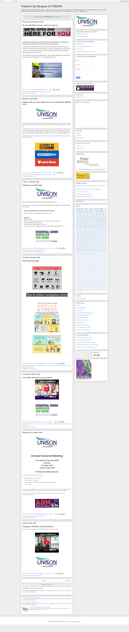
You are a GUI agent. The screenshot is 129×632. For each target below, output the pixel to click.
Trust (84, 271)
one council (83, 230)
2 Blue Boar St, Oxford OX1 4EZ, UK (35, 251)
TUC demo (103, 269)
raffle (99, 285)
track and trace (98, 288)
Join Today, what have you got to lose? (37, 378)
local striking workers (96, 281)
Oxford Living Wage (89, 264)
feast (79, 246)
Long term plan (88, 261)
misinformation (91, 282)
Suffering (57, 365)
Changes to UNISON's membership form (38, 527)
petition (92, 249)
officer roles (41, 516)
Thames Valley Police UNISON (83, 327)
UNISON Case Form (81, 97)
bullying (91, 232)
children (97, 232)
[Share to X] (56, 89)
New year (78, 228)
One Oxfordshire (91, 216)
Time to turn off (96, 270)
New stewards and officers (94, 242)
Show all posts (56, 16)
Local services (80, 261)
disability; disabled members (81, 276)
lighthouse (80, 248)
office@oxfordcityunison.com (51, 133)
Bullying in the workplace (31, 423)
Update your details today (32, 185)
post (106, 283)
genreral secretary (90, 246)
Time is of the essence (81, 191)
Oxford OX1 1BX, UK (31, 93)
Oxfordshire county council (100, 264)
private (78, 285)
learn (78, 281)
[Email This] (53, 89)
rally (103, 285)
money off (98, 282)
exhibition (94, 276)
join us (105, 246)
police (102, 283)
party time (93, 283)
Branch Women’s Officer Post (99, 255)
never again (99, 248)
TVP (95, 244)
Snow (81, 244)
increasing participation (86, 280)
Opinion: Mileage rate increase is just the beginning (88, 189)
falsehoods (100, 276)
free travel (42, 423)
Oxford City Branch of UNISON (41, 6)
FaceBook (78, 133)
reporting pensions (85, 286)
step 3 (105, 287)
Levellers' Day (104, 260)
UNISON (54, 174)
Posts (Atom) (50, 584)
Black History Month (96, 237)
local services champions (85, 281)
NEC (83, 241)
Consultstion (78, 258)
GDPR (32, 174)
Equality (83, 239)
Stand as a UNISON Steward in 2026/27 (85, 342)
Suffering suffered (88, 244)
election (78, 230)
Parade (77, 265)
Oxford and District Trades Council (84, 312)
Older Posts (68, 580)
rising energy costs (103, 286)
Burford (82, 256)
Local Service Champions (88, 227)
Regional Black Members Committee (91, 266)
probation (83, 285)
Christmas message (97, 256)
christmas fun (96, 275)
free (94, 233)
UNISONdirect (79, 44)
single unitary (97, 250)
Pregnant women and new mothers (86, 265)
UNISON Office (96, 271)
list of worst (87, 248)
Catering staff (88, 256)
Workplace (99, 274)
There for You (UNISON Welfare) (84, 46)
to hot (85, 288)
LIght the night (90, 240)
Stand (88, 269)
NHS (95, 218)
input (93, 280)
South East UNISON (81, 307)
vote (104, 230)
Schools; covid (83, 269)
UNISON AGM (89, 271)
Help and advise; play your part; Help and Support (93, 222)
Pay (84, 217)
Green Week (100, 259)
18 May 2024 (97, 253)
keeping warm (98, 280)
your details (43, 250)
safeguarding (96, 225)
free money (99, 233)
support (84, 212)
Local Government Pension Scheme (54, 423)
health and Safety (102, 216)
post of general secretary (101, 249)
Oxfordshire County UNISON (83, 329)
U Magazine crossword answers (83, 194)
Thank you (78, 232)
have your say (99, 246)
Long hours (38, 365)
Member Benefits (80, 138)
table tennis (84, 251)
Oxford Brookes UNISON (82, 317)
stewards (78, 251)
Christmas (89, 218)
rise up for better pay (94, 286)
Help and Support (99, 239)
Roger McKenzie (86, 267)
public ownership (94, 285)
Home (43, 580)
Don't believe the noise (98, 258)
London (103, 231)
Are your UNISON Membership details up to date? (39, 607)
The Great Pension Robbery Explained (96, 228)
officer (82, 283)
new (102, 282)
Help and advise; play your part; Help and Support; (89, 223)
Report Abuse (80, 201)
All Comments (81, 148)
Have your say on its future (90, 220)
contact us (78, 220)
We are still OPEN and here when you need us (40, 25)
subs (78, 288)
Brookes (77, 256)
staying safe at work (99, 287)
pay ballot (98, 283)
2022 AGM (88, 237)
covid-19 (87, 210)
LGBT (97, 227)
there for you (62, 365)
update (104, 288)
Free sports (94, 259)
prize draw (80, 250)
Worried (103, 274)
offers (79, 283)
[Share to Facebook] (57, 89)
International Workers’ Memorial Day (91, 231)
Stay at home (101, 218)
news (106, 282)
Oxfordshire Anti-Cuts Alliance (83, 325)
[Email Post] (50, 89)
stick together (98, 221)
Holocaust (81, 260)
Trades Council (104, 270)
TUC (98, 269)
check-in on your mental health (86, 275)
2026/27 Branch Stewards (82, 36)
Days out (90, 258)
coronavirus (94, 245)
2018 (102, 253)
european (105, 245)
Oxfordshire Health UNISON (82, 315)
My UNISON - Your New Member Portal (32, 588)
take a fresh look (80, 226)
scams (79, 287)
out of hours (87, 283)
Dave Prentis (84, 258)
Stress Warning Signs (30, 261)
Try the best (98, 217)
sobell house (91, 287)
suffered (90, 230)
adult (77, 275)
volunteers (88, 236)
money (48, 365)
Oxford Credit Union (81, 322)
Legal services (79, 49)
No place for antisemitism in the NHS (85, 196)
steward (103, 225)
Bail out (90, 255)
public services (89, 221)
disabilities (82, 233)
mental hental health (83, 282)
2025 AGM (85, 255)
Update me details (98, 272)
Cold (104, 256)
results (85, 250)
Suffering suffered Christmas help (94, 214)
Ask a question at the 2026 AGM (83, 337)
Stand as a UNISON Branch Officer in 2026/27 (87, 344)
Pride (84, 228)
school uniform (84, 287)
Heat (92, 239)
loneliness (103, 281)
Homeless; (98, 260)
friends (83, 246)
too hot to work (91, 288)
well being (24, 367)
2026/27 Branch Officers (82, 34)
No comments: (48, 172)
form (27, 575)
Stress (89, 217)
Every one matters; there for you (94, 226)
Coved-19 (28, 174)
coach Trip (103, 275)
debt (100, 245)
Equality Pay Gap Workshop (84, 259)
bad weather (85, 232)
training (82, 236)
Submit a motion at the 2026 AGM (84, 339)
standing (103, 250)
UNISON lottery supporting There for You (86, 51)
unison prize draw (97, 230)
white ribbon (95, 236)
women (81, 253)
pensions (87, 249)
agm (27, 516)
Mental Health (42, 91)
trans (99, 251)
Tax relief (78, 270)
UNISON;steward (90, 272)
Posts (79, 146)
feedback (89, 233)
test (81, 288)
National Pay (84, 242)
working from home (89, 253)
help (27, 365)
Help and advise (29, 91)
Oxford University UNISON (82, 320)
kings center (104, 280)
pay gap (81, 249)
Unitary (99, 244)
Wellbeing (80, 245)
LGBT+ (83, 240)
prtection (88, 285)
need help (48, 91)
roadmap (90, 250)
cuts (38, 423)
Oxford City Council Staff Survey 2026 (30, 602)
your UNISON (30, 367)
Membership (36, 91)
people (83, 235)
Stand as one (93, 269)
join (34, 250)
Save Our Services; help (95, 267)
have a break (78, 280)
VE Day (105, 244)
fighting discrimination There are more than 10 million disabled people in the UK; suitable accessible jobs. (91, 278)
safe (88, 235)
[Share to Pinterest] (58, 89)
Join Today (78, 135)
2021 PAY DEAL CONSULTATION (86, 254)
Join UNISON (79, 310)
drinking (89, 276)
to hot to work (93, 251)
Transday (79, 271)
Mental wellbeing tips (98, 261)
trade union (68, 365)
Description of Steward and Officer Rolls (85, 347)
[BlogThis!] (54, 89)
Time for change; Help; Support (86, 270)
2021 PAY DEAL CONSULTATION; (100, 254)
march (77, 282)
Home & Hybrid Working (89, 260)
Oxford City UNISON (80, 264)
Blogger (79, 621)
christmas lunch (87, 245)
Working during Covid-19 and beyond (88, 274)
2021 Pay (79, 255)
